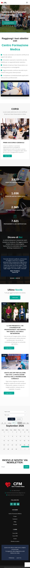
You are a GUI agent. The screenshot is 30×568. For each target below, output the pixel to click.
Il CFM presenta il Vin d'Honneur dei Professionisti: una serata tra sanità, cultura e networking (15, 329)
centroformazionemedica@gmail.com (15, 493)
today (9, 423)
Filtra (12, 419)
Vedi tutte (15, 297)
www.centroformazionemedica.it (16, 495)
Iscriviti (26, 467)
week (24, 423)
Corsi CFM (15, 536)
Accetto (19, 557)
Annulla (19, 419)
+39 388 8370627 (15, 490)
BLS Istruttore (7, 142)
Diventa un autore (15, 541)
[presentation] (2, 139)
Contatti (15, 524)
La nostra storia (9, 23)
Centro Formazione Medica (15, 513)
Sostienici (15, 519)
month (19, 423)
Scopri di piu (7, 155)
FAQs (15, 521)
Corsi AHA (15, 533)
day (28, 423)
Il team (15, 516)
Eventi (15, 538)
